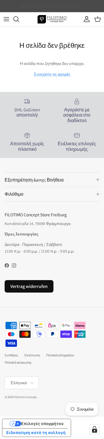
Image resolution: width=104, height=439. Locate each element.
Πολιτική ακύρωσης (18, 362)
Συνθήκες (11, 355)
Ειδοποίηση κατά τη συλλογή (36, 432)
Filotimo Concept (25, 397)
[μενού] (6, 19)
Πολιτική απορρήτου (60, 355)
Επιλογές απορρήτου (42, 423)
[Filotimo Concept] (52, 19)
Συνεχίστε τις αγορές (52, 74)
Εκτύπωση (32, 355)
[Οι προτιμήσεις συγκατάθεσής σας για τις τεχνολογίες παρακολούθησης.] (94, 429)
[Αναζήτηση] (19, 19)
